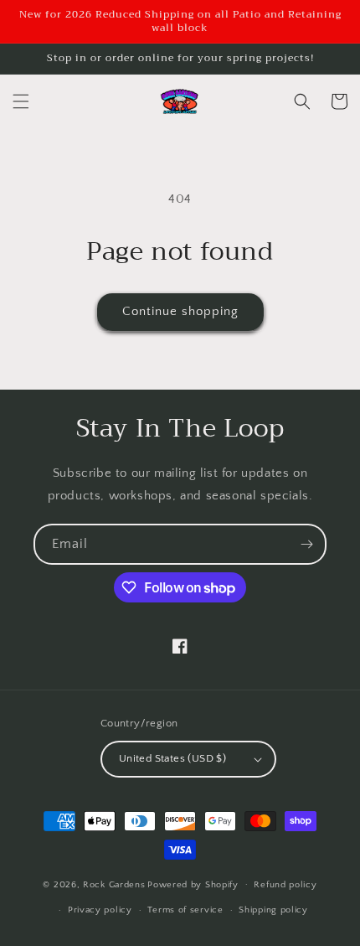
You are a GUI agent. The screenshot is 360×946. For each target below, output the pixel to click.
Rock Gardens (114, 884)
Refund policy (285, 885)
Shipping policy (273, 910)
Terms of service (185, 910)
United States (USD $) (172, 758)
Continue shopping (180, 311)
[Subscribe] (306, 544)
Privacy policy (100, 910)
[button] (21, 101)
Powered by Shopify (193, 884)
